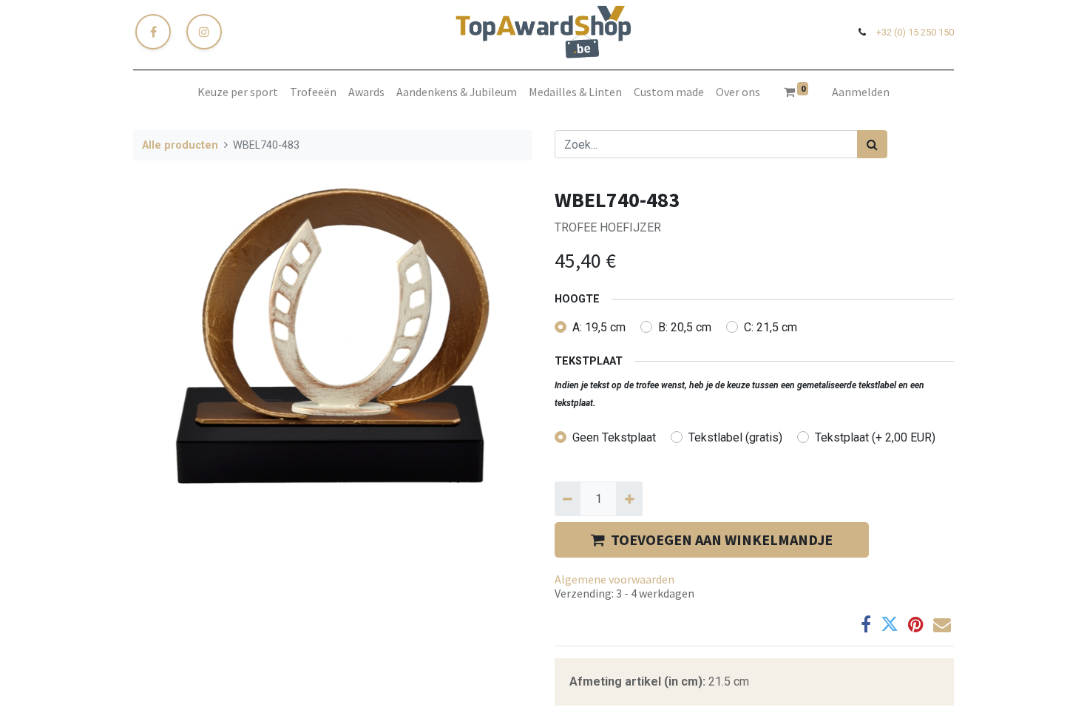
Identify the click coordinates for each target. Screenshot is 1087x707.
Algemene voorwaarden (614, 579)
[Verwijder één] (567, 498)
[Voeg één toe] (629, 498)
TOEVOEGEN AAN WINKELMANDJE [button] (722, 539)
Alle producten (180, 145)
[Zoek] (872, 144)
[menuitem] (238, 91)
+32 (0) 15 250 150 (915, 32)
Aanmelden (861, 91)
